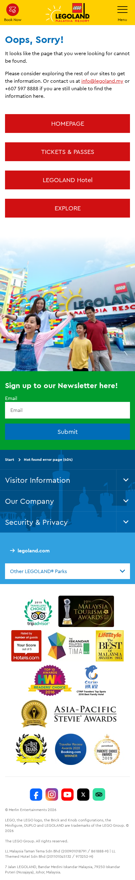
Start (9, 459)
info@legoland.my (102, 81)
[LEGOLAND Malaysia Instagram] (52, 794)
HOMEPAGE (67, 123)
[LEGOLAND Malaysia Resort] (36, 794)
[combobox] (67, 571)
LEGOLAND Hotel (68, 180)
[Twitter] (83, 794)
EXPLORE (68, 208)
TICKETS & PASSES (67, 151)
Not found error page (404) (48, 459)
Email (11, 398)
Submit (67, 431)
